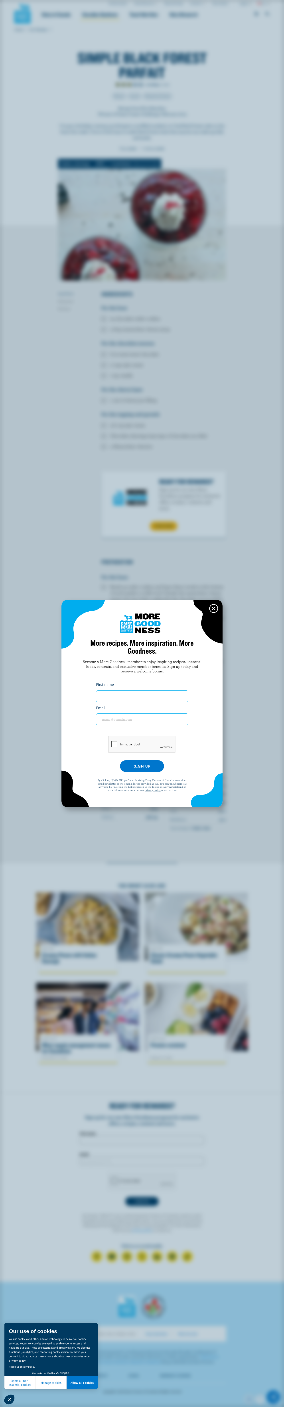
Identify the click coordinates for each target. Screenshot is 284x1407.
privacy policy (153, 789)
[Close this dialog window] (213, 608)
